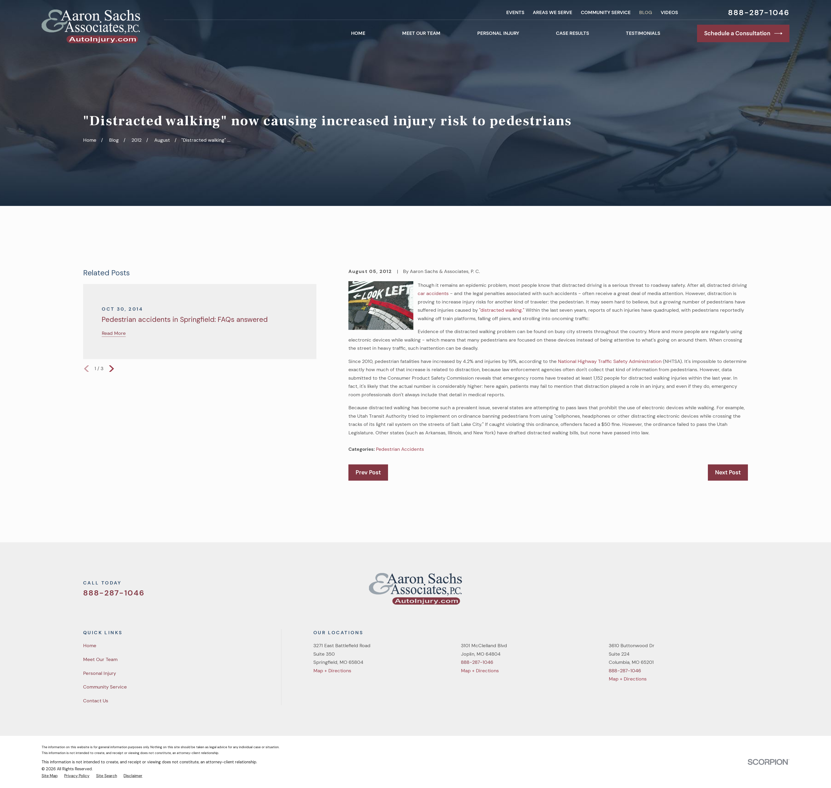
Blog (645, 12)
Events (515, 12)
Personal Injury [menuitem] (498, 33)
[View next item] (111, 368)
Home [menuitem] (358, 33)
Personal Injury (99, 673)
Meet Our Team (100, 659)
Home (89, 645)
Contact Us (95, 701)
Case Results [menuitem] (572, 33)
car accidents (433, 293)
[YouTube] (729, 591)
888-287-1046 (758, 12)
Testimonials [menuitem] (643, 33)
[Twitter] (699, 591)
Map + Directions (332, 671)
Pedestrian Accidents (400, 449)
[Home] (91, 26)
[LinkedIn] (744, 591)
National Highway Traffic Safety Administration (610, 361)
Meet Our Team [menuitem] (421, 33)
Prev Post (368, 472)
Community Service (606, 12)
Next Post (728, 472)
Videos (669, 12)
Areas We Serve (552, 12)
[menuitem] (50, 775)
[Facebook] (714, 591)
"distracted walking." (501, 310)
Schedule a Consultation (737, 33)
